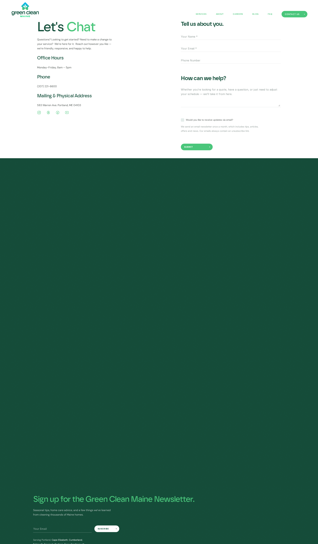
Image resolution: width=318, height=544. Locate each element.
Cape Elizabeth (60, 539)
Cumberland (75, 539)
